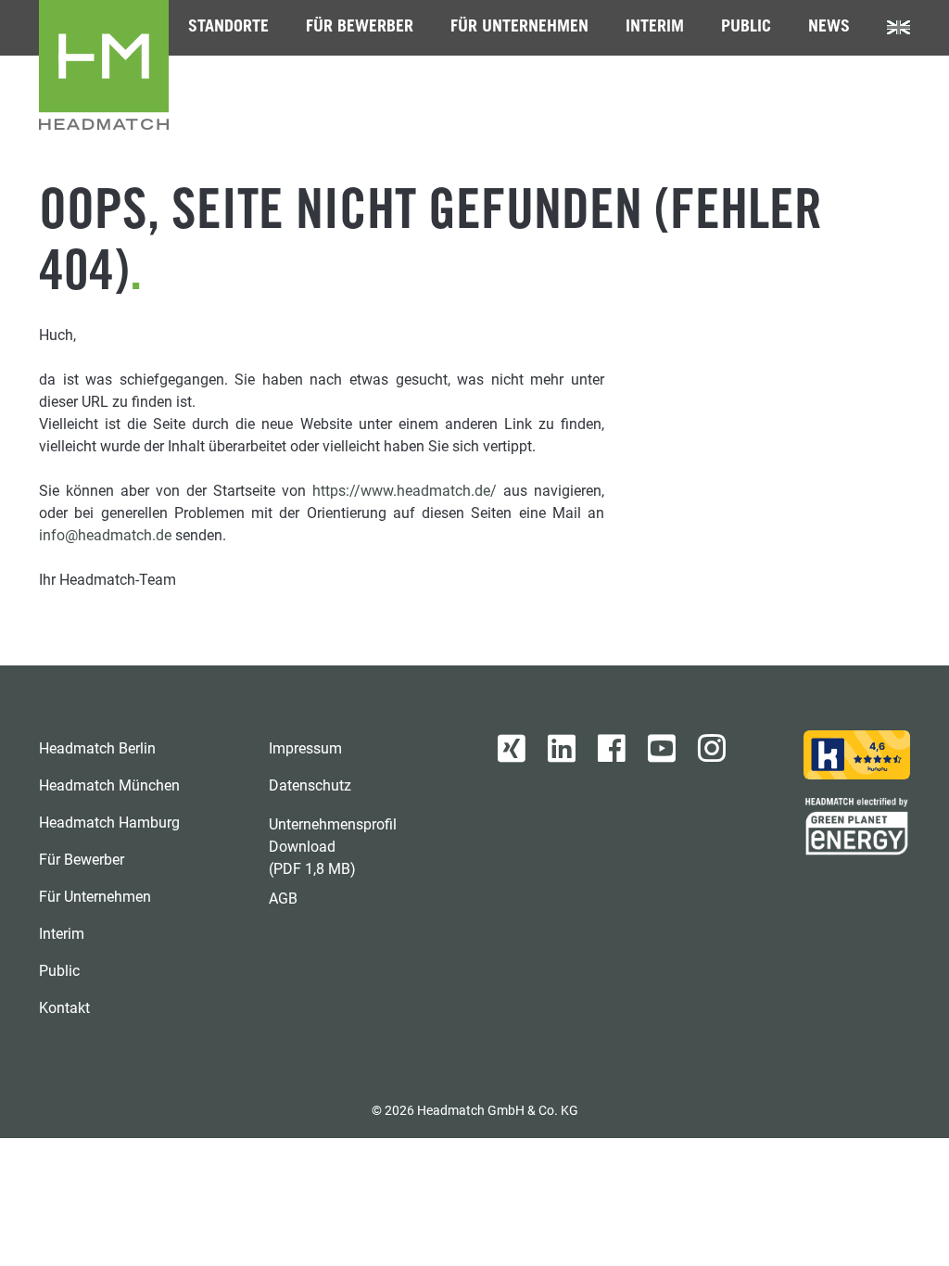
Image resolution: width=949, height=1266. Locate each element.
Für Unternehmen (519, 27)
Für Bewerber (359, 27)
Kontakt (64, 1008)
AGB (283, 898)
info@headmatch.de (105, 535)
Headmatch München (109, 785)
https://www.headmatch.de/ (404, 491)
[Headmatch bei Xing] (511, 748)
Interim (655, 27)
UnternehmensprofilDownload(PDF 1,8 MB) (333, 847)
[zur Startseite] (104, 65)
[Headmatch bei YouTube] (662, 748)
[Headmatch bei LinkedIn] (562, 748)
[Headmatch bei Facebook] (612, 748)
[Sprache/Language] (898, 27)
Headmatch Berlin (97, 748)
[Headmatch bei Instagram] (712, 748)
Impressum (305, 748)
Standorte (228, 27)
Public (746, 27)
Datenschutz (310, 785)
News (829, 27)
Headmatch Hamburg (109, 822)
